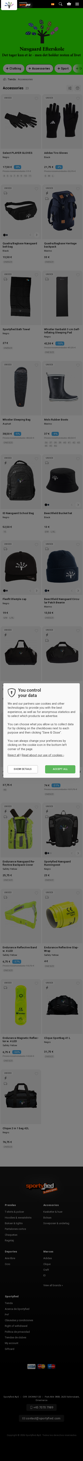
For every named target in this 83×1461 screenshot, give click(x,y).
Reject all (14, 755)
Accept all (60, 769)
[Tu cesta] (69, 4)
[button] (53, 4)
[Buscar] (61, 4)
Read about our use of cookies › (43, 755)
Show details (23, 769)
